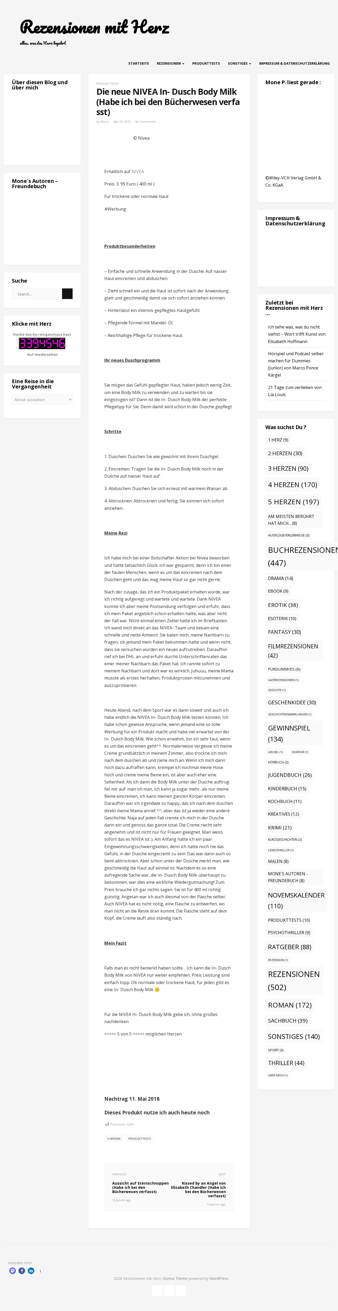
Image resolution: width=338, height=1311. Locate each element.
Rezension (278, 960)
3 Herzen (288, 468)
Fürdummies (284, 669)
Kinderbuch (287, 788)
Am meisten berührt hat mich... (291, 520)
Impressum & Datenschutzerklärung (294, 63)
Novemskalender (296, 900)
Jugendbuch (290, 774)
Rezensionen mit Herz (94, 26)
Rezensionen (169, 63)
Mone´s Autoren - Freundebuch (288, 877)
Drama (280, 578)
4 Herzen (292, 484)
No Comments (145, 122)
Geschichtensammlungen (289, 714)
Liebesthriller (281, 850)
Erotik (283, 605)
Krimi (280, 827)
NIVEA (138, 171)
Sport (275, 1050)
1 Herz (278, 440)
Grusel (275, 752)
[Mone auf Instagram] (181, 1289)
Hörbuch (278, 762)
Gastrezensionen (283, 680)
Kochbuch (285, 801)
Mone (105, 122)
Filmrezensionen (293, 651)
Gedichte (276, 690)
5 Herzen (113, 1139)
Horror (300, 752)
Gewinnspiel (289, 733)
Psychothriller (289, 932)
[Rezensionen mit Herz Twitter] (169, 1289)
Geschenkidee (292, 702)
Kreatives (283, 814)
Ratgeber (289, 947)
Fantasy (284, 631)
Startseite (138, 63)
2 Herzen (285, 453)
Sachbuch (288, 1020)
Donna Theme (176, 1278)
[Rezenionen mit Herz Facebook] (157, 1289)
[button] (12, 1270)
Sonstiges (238, 63)
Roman (290, 1005)
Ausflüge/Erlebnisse (288, 535)
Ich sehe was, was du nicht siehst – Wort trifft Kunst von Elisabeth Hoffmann (297, 334)
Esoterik (282, 618)
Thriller (286, 1063)
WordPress (219, 1278)
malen (278, 861)
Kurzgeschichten (285, 839)
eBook (278, 591)
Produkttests (206, 63)
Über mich (278, 1075)
